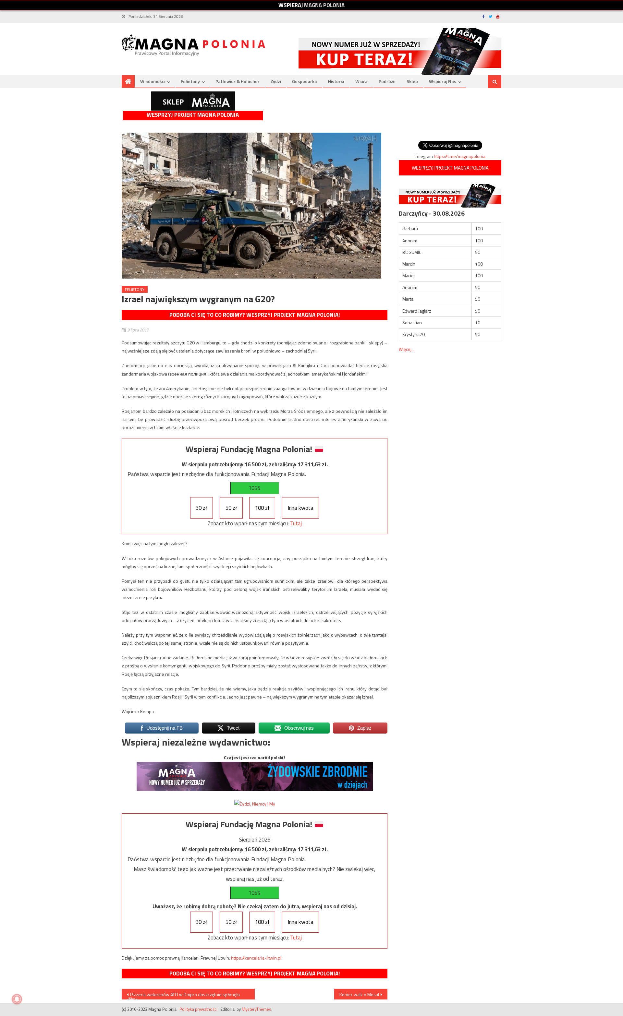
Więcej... (406, 349)
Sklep (412, 81)
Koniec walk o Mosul (359, 994)
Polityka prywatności (198, 1009)
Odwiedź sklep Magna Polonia (193, 101)
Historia (336, 81)
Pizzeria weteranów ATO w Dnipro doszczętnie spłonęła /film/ (183, 995)
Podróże (387, 81)
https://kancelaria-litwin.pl (256, 957)
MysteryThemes (256, 1009)
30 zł (201, 508)
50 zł (231, 508)
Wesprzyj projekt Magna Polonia (193, 115)
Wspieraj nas (442, 81)
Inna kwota (300, 508)
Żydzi (276, 81)
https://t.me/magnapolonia (459, 156)
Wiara (361, 81)
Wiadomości (152, 81)
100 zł (262, 508)
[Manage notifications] (17, 999)
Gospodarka (304, 81)
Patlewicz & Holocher (237, 81)
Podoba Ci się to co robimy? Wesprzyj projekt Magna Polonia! (254, 315)
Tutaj (296, 523)
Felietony (190, 81)
